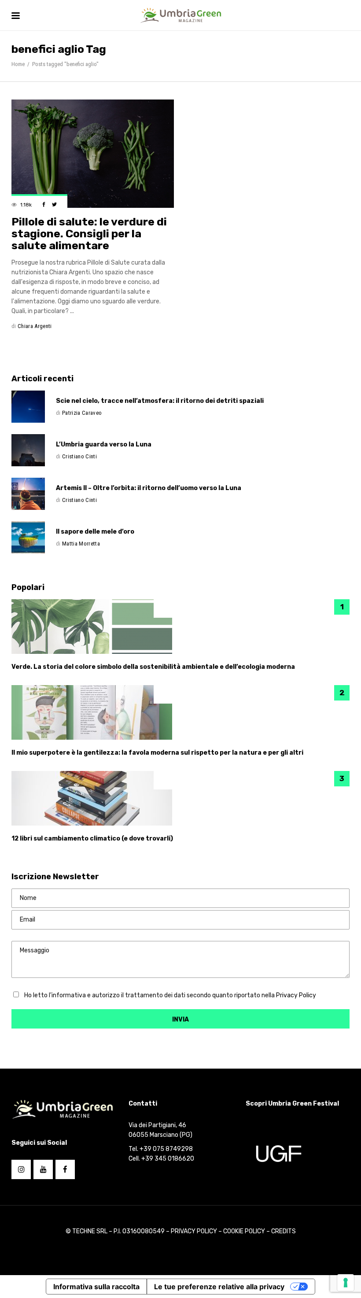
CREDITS (283, 1231)
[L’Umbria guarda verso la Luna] (33, 450)
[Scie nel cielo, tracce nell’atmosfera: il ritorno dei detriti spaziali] (33, 407)
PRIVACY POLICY (194, 1231)
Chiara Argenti (35, 326)
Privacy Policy (296, 995)
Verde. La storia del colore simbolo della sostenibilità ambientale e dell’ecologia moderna (153, 667)
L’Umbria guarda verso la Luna (103, 444)
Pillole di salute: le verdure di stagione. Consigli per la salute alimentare (89, 233)
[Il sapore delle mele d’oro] (33, 537)
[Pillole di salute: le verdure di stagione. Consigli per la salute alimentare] (92, 154)
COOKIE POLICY (244, 1231)
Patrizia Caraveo (82, 412)
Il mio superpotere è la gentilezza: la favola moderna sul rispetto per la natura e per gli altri (157, 752)
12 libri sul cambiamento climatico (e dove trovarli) (92, 838)
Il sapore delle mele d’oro (95, 531)
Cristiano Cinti (79, 456)
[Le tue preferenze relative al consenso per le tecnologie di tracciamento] (345, 1282)
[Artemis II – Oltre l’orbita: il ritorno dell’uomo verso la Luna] (33, 494)
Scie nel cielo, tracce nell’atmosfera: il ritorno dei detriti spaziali (160, 401)
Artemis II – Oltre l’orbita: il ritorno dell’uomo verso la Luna (148, 488)
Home (18, 64)
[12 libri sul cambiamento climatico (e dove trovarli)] (180, 798)
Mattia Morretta (81, 543)
